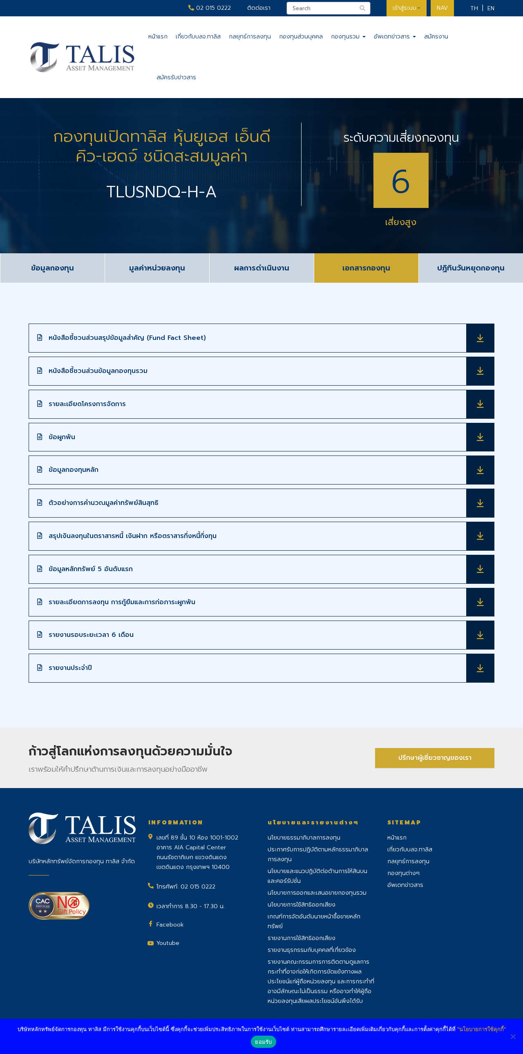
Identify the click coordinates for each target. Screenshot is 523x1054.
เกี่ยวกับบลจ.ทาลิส (198, 36)
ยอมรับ (263, 1041)
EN (490, 8)
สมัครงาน (436, 36)
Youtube (167, 943)
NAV (442, 8)
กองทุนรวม (346, 36)
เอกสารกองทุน (366, 268)
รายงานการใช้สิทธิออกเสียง (301, 938)
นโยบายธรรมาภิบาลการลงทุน (304, 837)
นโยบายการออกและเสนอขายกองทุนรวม (317, 893)
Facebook (170, 924)
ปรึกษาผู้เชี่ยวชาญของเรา (435, 758)
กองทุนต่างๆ (403, 873)
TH (474, 8)
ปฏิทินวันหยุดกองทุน (471, 268)
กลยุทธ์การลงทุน (250, 36)
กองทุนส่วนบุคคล (301, 36)
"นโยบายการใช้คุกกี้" (481, 1029)
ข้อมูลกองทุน (52, 268)
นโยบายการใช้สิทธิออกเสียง (301, 904)
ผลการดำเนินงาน (261, 268)
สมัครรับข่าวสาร (176, 77)
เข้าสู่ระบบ (404, 8)
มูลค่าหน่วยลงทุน (157, 268)
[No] (513, 1036)
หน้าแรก (158, 36)
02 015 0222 (212, 8)
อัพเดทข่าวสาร (393, 36)
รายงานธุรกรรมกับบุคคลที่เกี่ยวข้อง (312, 950)
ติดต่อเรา (258, 8)
